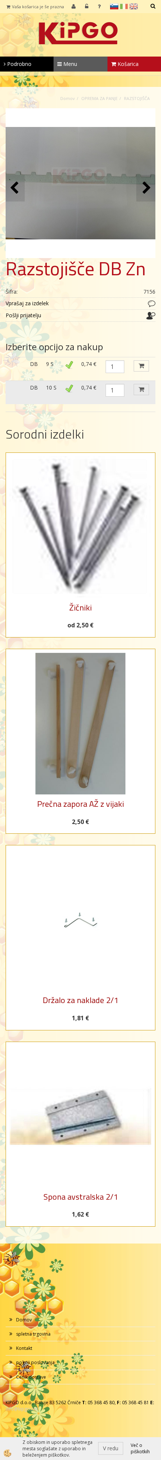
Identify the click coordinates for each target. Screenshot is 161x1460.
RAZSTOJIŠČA (137, 98)
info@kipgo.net (22, 1409)
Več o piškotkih (140, 1448)
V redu (110, 1448)
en (134, 6)
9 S (50, 363)
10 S (51, 387)
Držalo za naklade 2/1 (80, 1000)
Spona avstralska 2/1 (80, 1196)
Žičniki (80, 607)
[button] (145, 188)
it (124, 6)
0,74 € (88, 363)
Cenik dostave (31, 1377)
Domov (67, 98)
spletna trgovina (33, 1334)
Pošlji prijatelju (23, 315)
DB (34, 363)
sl (114, 6)
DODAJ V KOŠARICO (141, 366)
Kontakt (24, 1348)
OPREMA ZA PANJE (99, 98)
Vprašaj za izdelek (27, 303)
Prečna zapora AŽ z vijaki (80, 803)
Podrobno (18, 63)
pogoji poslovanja (35, 1362)
